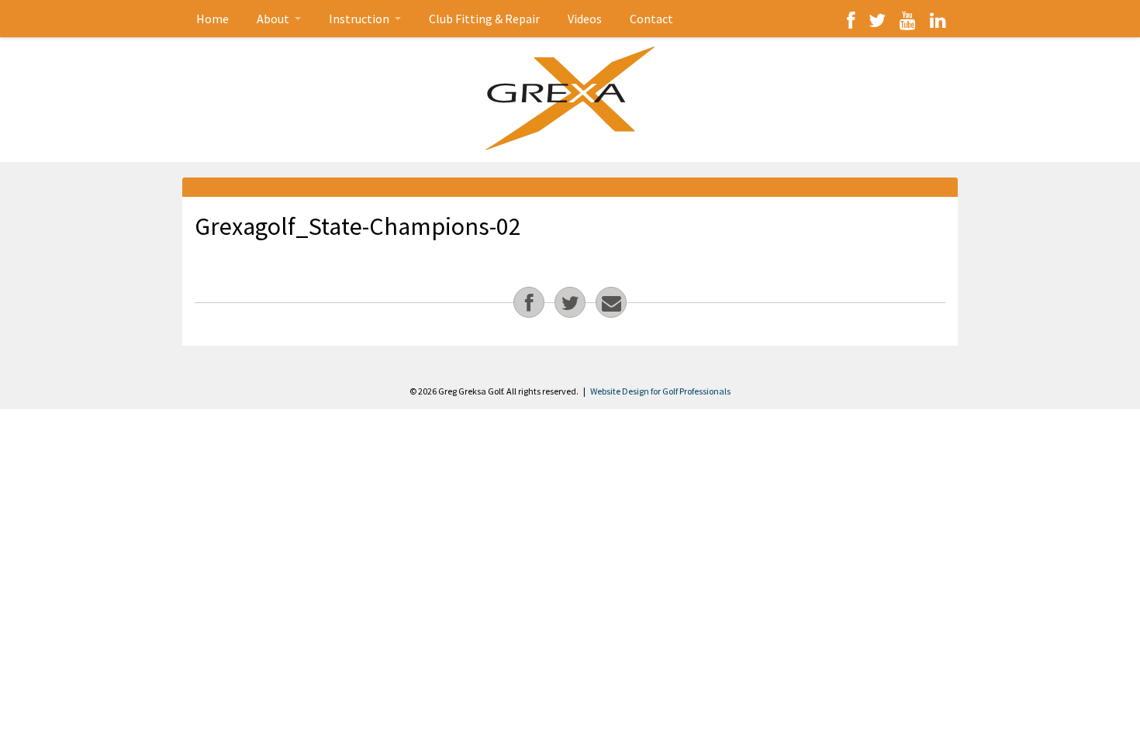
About (274, 18)
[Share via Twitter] (570, 302)
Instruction (360, 18)
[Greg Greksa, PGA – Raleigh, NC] (570, 98)
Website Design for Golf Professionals (660, 391)
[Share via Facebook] (528, 302)
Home (212, 18)
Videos (585, 18)
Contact (651, 18)
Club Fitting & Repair (484, 18)
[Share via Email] (611, 302)
